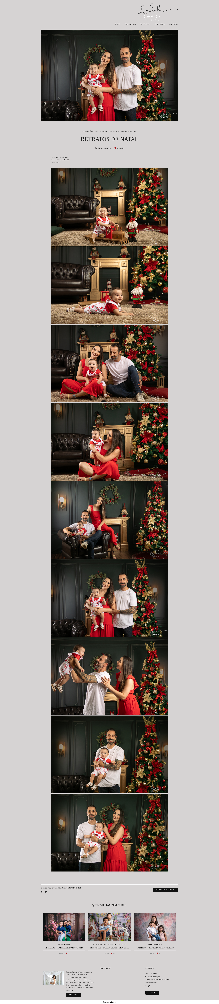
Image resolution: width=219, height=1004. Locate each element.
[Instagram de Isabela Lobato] (149, 986)
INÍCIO (117, 24)
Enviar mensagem (154, 977)
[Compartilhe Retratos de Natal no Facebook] (41, 892)
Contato (152, 993)
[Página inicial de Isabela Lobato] (158, 10)
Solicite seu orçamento (165, 890)
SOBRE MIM (160, 24)
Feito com (109, 1002)
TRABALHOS (130, 24)
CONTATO (173, 24)
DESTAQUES (145, 24)
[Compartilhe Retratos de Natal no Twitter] (46, 892)
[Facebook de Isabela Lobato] (145, 986)
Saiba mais (73, 995)
